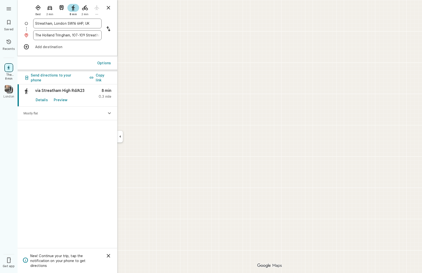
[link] (67, 95)
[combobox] (67, 23)
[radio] (38, 9)
